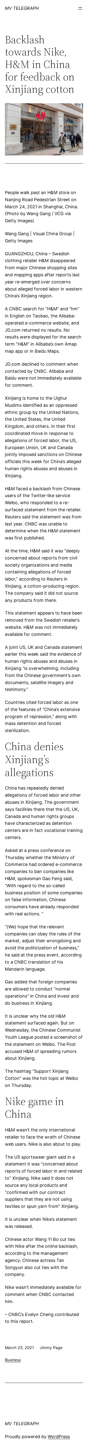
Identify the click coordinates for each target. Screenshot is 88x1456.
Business (13, 1359)
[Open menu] (80, 8)
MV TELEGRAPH (22, 8)
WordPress (59, 1436)
